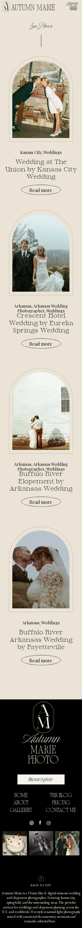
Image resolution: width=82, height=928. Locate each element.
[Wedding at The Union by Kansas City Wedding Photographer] (40, 99)
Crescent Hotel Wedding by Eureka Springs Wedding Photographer (41, 326)
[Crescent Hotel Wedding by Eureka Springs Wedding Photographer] (40, 253)
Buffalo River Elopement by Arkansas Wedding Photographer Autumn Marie (41, 488)
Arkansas (22, 306)
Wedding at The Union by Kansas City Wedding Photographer (41, 173)
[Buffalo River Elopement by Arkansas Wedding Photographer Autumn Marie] (40, 411)
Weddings (52, 152)
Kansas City (30, 152)
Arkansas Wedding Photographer (43, 308)
